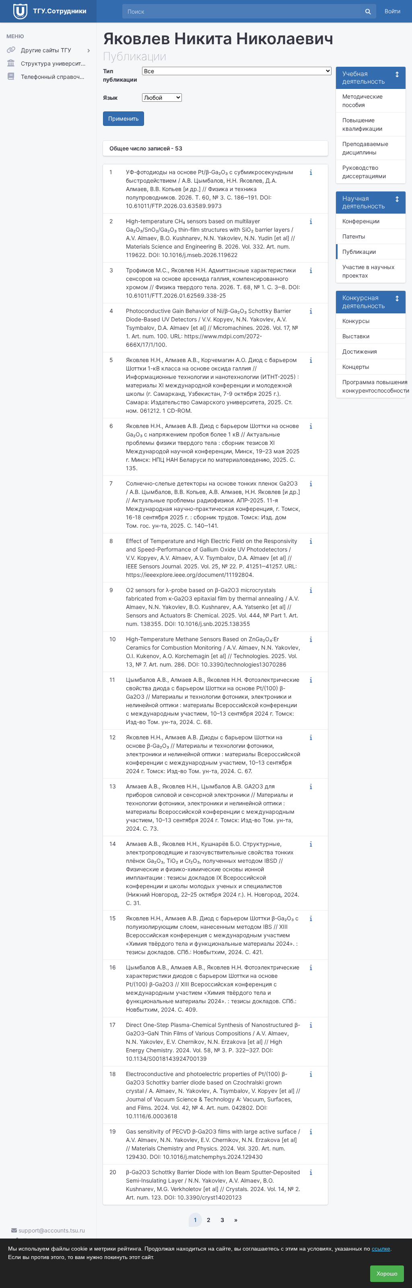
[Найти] (368, 11)
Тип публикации (120, 75)
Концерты (355, 366)
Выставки (355, 336)
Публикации (359, 251)
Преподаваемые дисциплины (365, 148)
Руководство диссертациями (364, 171)
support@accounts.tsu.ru (51, 1230)
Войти (392, 11)
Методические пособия (362, 100)
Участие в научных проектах (368, 271)
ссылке (381, 1248)
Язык (110, 97)
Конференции (360, 221)
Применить (123, 118)
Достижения (359, 351)
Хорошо (387, 1273)
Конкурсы (356, 320)
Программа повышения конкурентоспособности (374, 386)
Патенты (353, 236)
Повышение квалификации (362, 124)
